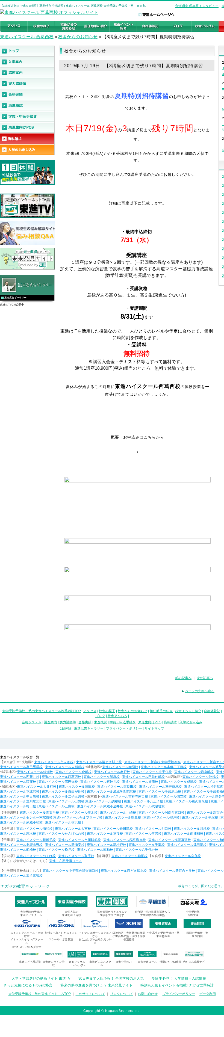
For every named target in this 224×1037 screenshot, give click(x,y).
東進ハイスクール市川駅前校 (79, 840)
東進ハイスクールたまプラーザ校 (77, 817)
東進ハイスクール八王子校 (143, 801)
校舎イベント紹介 (188, 711)
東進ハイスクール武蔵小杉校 (21, 822)
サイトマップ (154, 728)
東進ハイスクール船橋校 (18, 850)
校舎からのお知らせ (78, 36)
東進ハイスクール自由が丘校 (63, 791)
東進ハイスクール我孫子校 (36, 840)
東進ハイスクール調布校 (103, 801)
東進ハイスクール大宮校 (73, 829)
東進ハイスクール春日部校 (113, 829)
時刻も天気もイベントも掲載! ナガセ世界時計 (177, 985)
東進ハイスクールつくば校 (36, 856)
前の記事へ (183, 678)
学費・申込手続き (123, 722)
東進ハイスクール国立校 (169, 796)
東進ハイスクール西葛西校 (61, 777)
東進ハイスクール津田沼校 (187, 845)
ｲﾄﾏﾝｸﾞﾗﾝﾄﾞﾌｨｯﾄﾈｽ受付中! (26, 947)
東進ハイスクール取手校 (76, 856)
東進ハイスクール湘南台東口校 (161, 812)
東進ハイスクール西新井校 (19, 777)
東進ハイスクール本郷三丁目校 (164, 767)
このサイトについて (90, 994)
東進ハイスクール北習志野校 (21, 845)
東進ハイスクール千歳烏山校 (159, 791)
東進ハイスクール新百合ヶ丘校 (172, 871)
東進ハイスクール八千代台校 (137, 850)
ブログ (100, 716)
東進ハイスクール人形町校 (64, 767)
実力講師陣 (68, 722)
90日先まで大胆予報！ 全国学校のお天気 (111, 978)
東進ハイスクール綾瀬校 (35, 772)
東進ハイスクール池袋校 (200, 777)
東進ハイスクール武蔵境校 (145, 806)
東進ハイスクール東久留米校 (187, 801)
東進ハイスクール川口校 (153, 829)
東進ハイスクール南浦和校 (183, 833)
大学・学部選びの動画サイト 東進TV (40, 978)
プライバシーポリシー (179, 994)
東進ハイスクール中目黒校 (19, 796)
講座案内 (50, 722)
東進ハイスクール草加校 (105, 833)
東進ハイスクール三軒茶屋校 (160, 787)
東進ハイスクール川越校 (192, 829)
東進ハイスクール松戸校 (57, 850)
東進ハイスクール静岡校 (129, 856)
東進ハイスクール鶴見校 (123, 817)
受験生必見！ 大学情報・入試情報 (179, 978)
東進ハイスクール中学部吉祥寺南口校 (70, 871)
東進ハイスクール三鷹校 (57, 806)
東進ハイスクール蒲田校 (77, 787)
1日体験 (66, 728)
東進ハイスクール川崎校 (118, 812)
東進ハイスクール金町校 (73, 772)
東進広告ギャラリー (15, 297)
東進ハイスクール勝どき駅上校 (99, 762)
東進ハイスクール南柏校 (95, 850)
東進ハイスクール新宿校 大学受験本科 (152, 762)
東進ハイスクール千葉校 (147, 845)
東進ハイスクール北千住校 (152, 772)
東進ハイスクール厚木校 (79, 812)
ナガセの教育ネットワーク (25, 886)
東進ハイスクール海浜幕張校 (169, 840)
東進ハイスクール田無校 (66, 801)
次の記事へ (205, 678)
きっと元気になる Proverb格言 (28, 985)
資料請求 (170, 722)
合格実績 (85, 722)
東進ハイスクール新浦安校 (64, 845)
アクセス (89, 711)
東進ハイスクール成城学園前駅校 (111, 791)
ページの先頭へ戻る (199, 691)
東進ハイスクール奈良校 (183, 856)
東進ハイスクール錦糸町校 (194, 772)
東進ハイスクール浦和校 (34, 829)
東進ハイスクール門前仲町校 (143, 777)
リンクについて (121, 994)
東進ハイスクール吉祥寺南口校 (125, 796)
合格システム (32, 722)
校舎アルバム (117, 716)
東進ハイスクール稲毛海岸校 (124, 840)
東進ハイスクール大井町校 (36, 787)
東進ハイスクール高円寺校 (58, 782)
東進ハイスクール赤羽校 (120, 767)
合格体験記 (212, 711)
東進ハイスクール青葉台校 (39, 812)
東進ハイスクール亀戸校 (112, 772)
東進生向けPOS (149, 722)
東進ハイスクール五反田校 (117, 787)
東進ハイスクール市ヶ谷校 (53, 762)
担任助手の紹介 (161, 711)
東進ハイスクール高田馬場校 (21, 767)
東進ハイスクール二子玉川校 (63, 796)
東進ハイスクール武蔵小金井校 (100, 806)
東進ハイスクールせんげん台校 (61, 833)
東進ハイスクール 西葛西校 (27, 36)
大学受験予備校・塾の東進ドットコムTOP (39, 994)
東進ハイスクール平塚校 (200, 817)
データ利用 (207, 994)
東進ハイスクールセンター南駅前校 (26, 817)
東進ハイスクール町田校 (18, 806)
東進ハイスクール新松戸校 (106, 845)
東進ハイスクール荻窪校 (18, 782)
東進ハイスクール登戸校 (161, 817)
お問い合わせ (148, 994)
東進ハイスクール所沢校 (143, 833)
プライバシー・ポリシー (124, 728)
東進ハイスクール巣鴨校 (140, 782)
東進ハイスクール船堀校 (102, 777)
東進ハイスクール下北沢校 (19, 791)
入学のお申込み (190, 722)
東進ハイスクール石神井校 (100, 782)
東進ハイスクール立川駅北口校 (23, 801)
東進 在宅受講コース (65, 861)
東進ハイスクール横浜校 (63, 822)
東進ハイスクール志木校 (18, 833)
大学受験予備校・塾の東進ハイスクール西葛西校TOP (41, 711)
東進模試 (100, 722)
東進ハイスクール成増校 (179, 782)
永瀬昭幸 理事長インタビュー (197, 6)
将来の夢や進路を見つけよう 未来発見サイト (96, 985)
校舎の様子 (107, 711)
